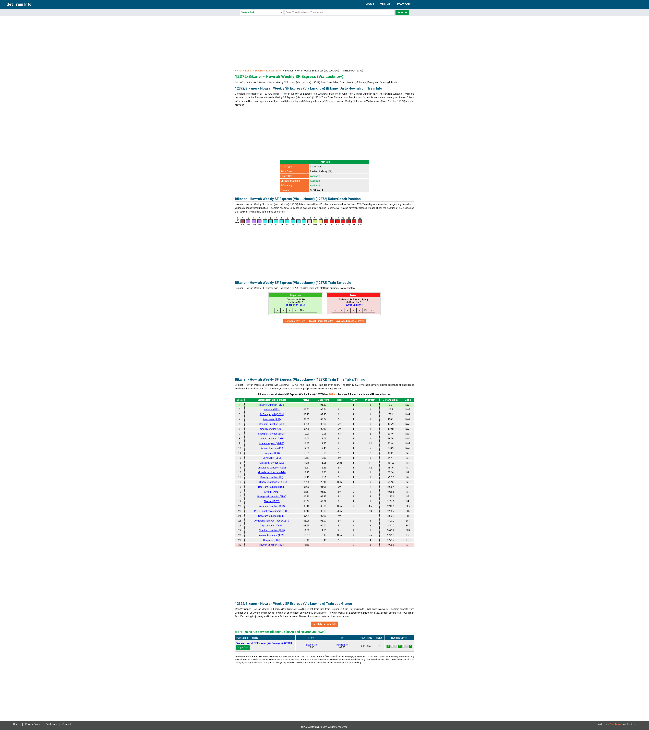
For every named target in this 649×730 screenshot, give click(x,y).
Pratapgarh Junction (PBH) (271, 496)
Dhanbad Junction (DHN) (272, 530)
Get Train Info (19, 4)
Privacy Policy (32, 724)
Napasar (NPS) (272, 409)
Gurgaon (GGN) (272, 453)
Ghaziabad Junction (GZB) (272, 467)
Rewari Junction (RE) (272, 448)
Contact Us (68, 724)
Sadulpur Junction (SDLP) (271, 433)
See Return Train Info (324, 624)
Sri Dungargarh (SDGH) (272, 414)
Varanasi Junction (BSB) (272, 506)
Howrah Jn (342, 644)
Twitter (631, 724)
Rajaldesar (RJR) (272, 419)
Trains (385, 4)
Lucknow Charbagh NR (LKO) (272, 482)
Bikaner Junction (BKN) (271, 404)
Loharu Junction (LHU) (272, 438)
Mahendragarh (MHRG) (271, 443)
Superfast (242, 647)
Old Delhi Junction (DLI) (271, 462)
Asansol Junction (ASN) (271, 535)
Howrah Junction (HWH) (271, 544)
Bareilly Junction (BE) (271, 477)
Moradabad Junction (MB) (272, 472)
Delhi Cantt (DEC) (272, 457)
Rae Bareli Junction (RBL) (271, 487)
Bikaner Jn (311, 644)
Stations (404, 4)
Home (370, 4)
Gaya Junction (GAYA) (271, 525)
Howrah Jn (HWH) (353, 305)
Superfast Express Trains (268, 70)
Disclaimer (51, 724)
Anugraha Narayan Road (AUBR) (271, 520)
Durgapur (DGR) (271, 540)
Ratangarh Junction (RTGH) (271, 424)
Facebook (615, 724)
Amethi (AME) (271, 491)
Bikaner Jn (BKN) (295, 305)
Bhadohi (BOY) (272, 501)
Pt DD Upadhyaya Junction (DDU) (271, 511)
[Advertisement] (324, 43)
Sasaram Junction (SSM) (271, 516)
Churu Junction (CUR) (271, 429)
